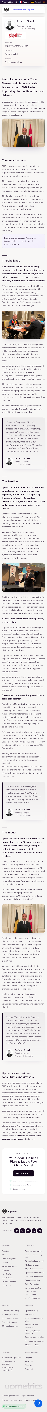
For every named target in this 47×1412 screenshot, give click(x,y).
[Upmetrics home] (6, 9)
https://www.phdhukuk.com (16, 46)
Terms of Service (31, 1400)
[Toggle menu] (41, 9)
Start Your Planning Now (24, 9)
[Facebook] (22, 1230)
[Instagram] (39, 1230)
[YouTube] (16, 1230)
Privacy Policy (16, 1400)
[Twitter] (28, 1230)
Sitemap (5, 1400)
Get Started (22, 1173)
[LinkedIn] (34, 1230)
